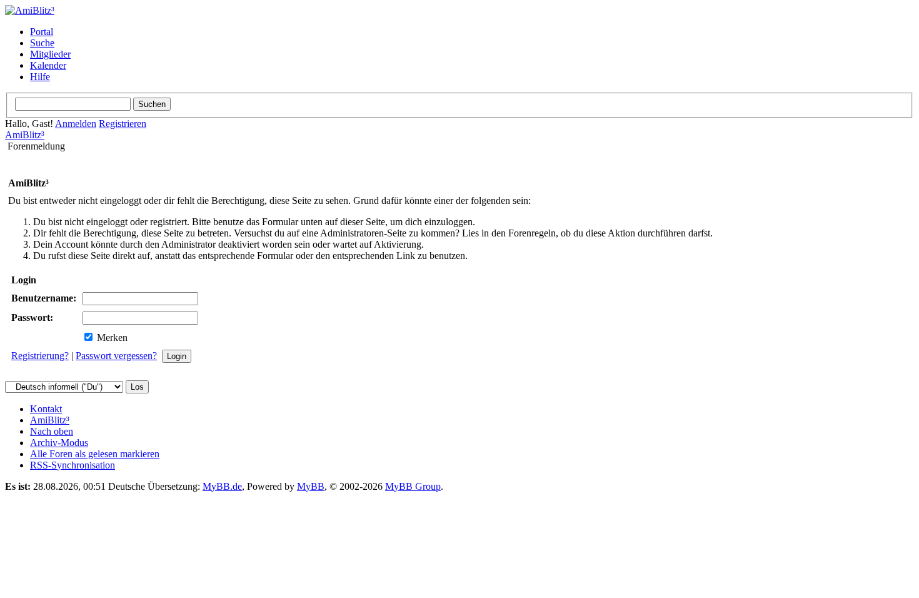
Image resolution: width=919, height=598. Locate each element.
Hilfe (40, 76)
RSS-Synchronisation (72, 465)
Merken (111, 337)
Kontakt (46, 408)
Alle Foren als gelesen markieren (94, 453)
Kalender (48, 65)
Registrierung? (40, 355)
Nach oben (51, 431)
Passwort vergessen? (116, 355)
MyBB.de (222, 486)
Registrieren (122, 123)
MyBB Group (413, 486)
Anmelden (75, 123)
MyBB (310, 486)
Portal (41, 31)
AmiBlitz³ (24, 134)
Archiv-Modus (59, 442)
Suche (42, 43)
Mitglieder (50, 54)
